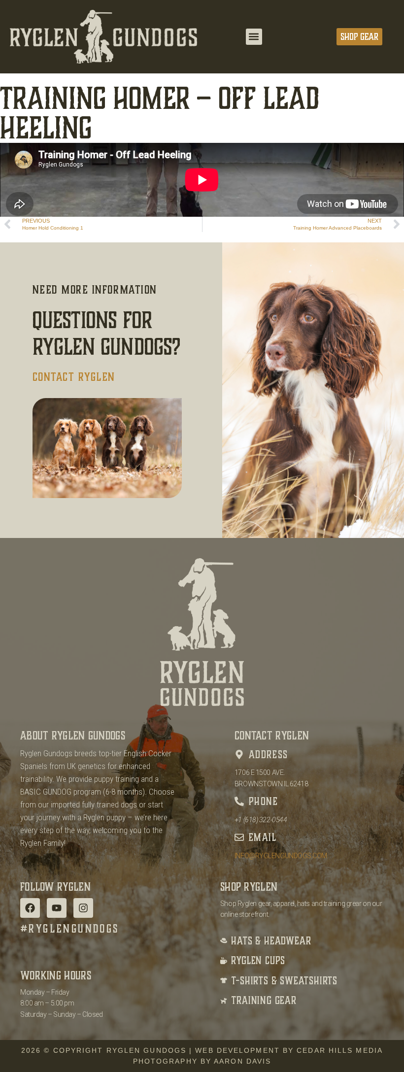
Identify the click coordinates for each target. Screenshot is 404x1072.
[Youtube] (57, 908)
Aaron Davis (242, 1061)
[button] (254, 37)
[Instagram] (83, 908)
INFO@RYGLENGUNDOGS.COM (281, 856)
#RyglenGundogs (69, 928)
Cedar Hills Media (340, 1050)
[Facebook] (30, 908)
